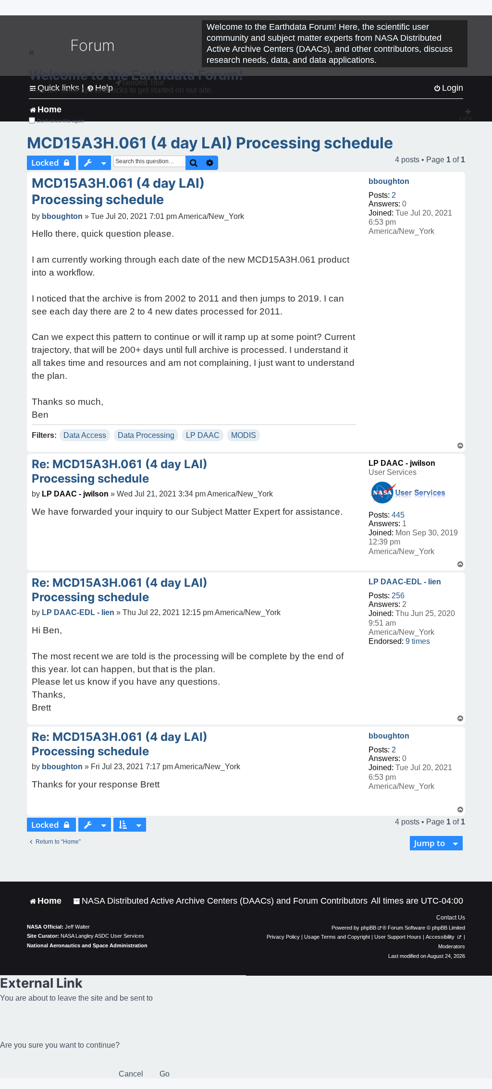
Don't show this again (61, 120)
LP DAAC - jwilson (402, 463)
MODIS (243, 435)
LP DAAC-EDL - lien (405, 582)
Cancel (131, 1074)
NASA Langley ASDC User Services (102, 936)
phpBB (368, 928)
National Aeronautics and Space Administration (87, 945)
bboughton (389, 181)
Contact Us (450, 917)
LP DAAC (203, 435)
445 (398, 515)
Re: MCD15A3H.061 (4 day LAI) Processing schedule (120, 471)
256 (398, 596)
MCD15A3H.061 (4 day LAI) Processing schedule (210, 142)
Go (165, 1074)
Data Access (84, 435)
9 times (418, 641)
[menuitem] (220, 901)
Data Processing (146, 435)
